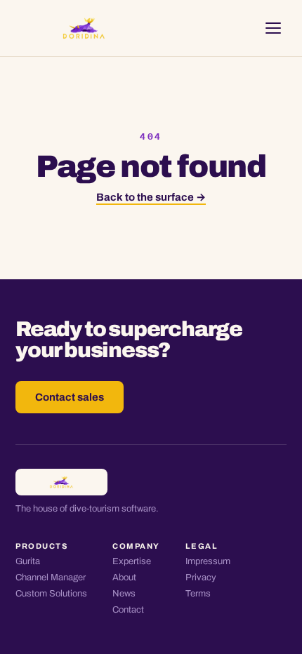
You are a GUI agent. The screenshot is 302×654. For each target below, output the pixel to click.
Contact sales (69, 397)
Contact (128, 610)
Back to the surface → (151, 197)
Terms (198, 594)
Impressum (207, 561)
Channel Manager (50, 577)
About (124, 577)
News (124, 594)
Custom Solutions (51, 594)
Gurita (27, 561)
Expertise (131, 561)
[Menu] (273, 28)
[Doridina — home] (83, 28)
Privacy (200, 577)
